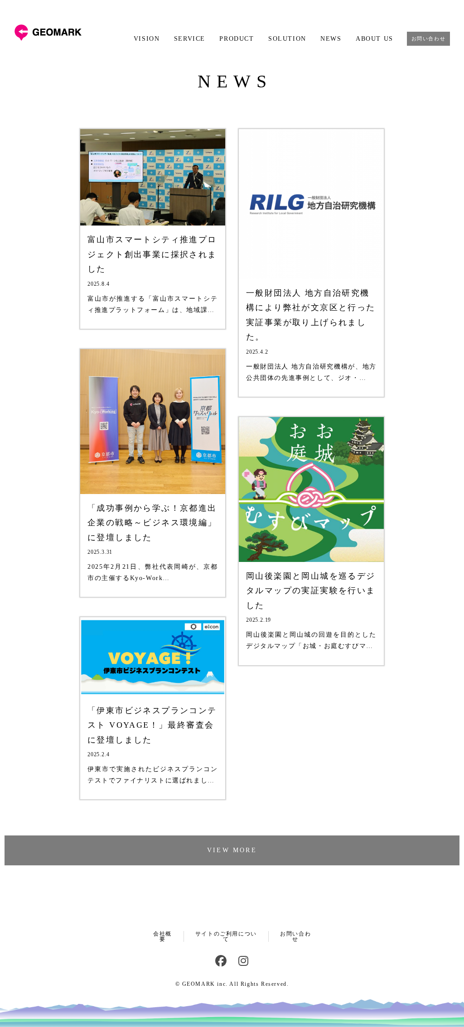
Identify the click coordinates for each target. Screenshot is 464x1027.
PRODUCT (236, 39)
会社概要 (162, 936)
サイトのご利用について (226, 936)
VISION (147, 39)
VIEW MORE (232, 850)
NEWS (330, 39)
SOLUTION (287, 39)
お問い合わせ (428, 38)
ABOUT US (374, 39)
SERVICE (189, 39)
